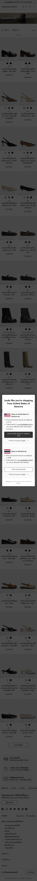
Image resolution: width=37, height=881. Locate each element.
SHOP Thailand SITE (18, 469)
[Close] (32, 397)
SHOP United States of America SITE (18, 435)
